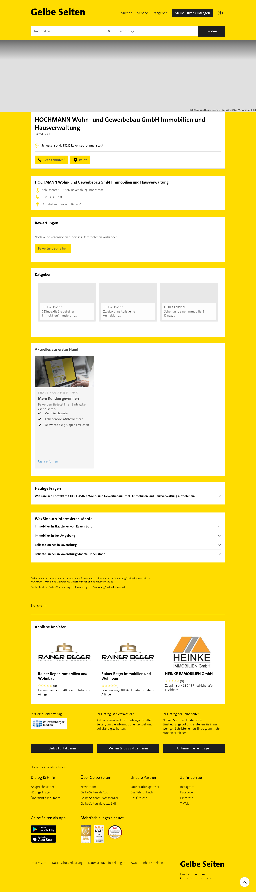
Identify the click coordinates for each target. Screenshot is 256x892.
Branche (36, 605)
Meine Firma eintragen (192, 13)
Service (142, 13)
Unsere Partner (143, 777)
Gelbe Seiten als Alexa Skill (99, 804)
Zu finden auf (192, 777)
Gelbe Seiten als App (94, 792)
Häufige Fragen (41, 792)
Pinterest (186, 798)
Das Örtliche (138, 798)
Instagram (187, 787)
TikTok (184, 804)
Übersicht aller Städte (45, 798)
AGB (134, 863)
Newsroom (88, 787)
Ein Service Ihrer (196, 876)
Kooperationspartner (144, 787)
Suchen (126, 13)
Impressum (38, 863)
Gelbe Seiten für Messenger (99, 798)
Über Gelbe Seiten (96, 777)
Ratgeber (160, 13)
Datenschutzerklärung (67, 863)
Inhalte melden (152, 863)
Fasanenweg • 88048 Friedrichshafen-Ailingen (64, 683)
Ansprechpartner (42, 787)
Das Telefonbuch (141, 792)
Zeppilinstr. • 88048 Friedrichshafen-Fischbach (190, 681)
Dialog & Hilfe (43, 777)
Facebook (186, 792)
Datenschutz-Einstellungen (106, 863)
